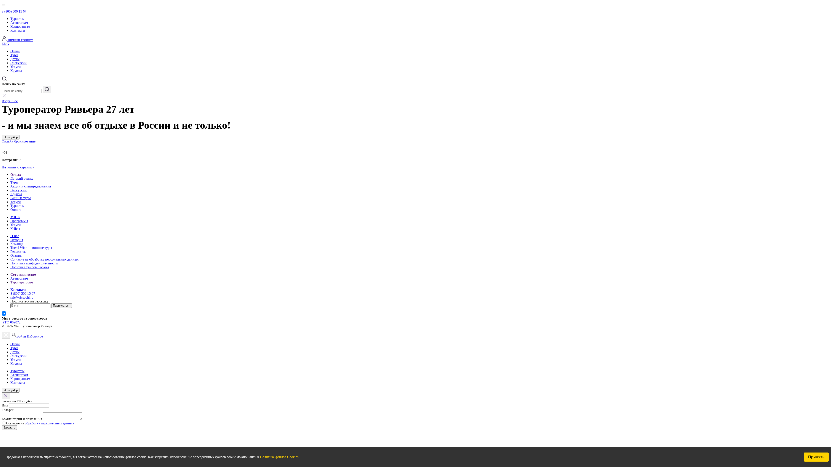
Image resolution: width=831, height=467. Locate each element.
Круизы (16, 70)
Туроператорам (21, 282)
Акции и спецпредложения (30, 186)
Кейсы (15, 228)
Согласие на (15, 423)
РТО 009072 (11, 322)
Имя (5, 405)
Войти (21, 336)
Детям (14, 59)
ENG (5, 44)
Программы (19, 221)
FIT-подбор (10, 137)
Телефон (8, 410)
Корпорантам (20, 26)
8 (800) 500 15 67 (14, 11)
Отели (15, 51)
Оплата (15, 209)
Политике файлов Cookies (279, 457)
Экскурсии (18, 63)
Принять (816, 457)
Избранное (35, 336)
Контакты (17, 30)
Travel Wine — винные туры (31, 247)
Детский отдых (21, 178)
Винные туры (20, 198)
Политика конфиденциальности (34, 263)
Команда (16, 244)
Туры (14, 55)
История (16, 240)
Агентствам (19, 22)
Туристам (17, 19)
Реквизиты (18, 251)
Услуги (15, 67)
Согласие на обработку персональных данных (44, 259)
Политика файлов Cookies (29, 267)
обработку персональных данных (49, 423)
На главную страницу (18, 167)
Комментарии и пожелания (22, 419)
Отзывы (16, 255)
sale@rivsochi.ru (21, 297)
